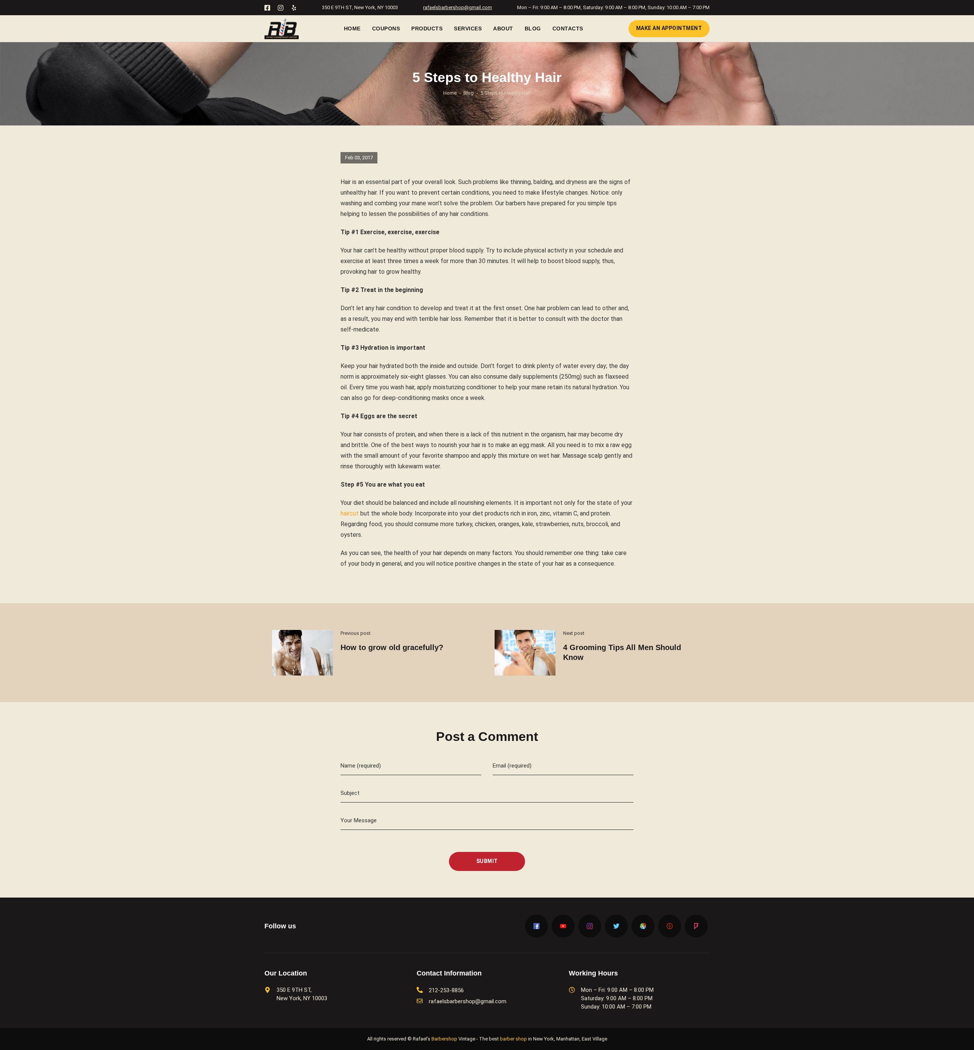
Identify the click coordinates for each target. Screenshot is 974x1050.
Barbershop (444, 1039)
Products (426, 28)
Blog (533, 28)
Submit (487, 861)
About (503, 28)
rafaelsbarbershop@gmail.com (457, 7)
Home (352, 28)
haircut (350, 513)
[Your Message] (487, 828)
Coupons (386, 28)
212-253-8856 (446, 990)
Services (468, 28)
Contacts (567, 28)
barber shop (513, 1039)
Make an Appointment (669, 28)
